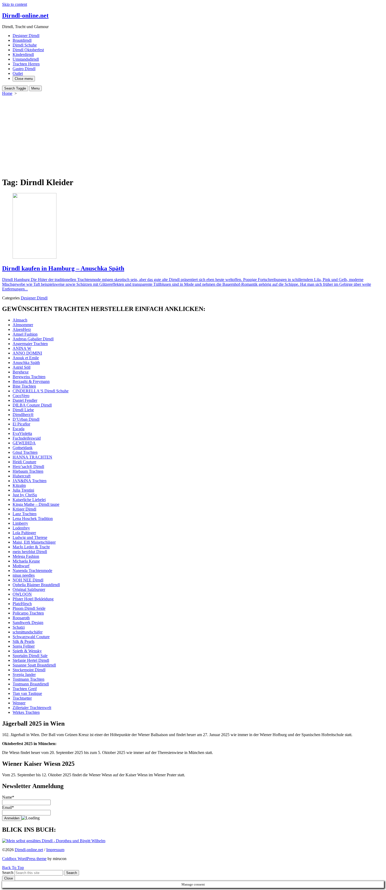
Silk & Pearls (23, 641)
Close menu (24, 79)
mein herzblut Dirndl (30, 551)
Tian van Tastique (27, 693)
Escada (18, 428)
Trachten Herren (26, 64)
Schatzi (19, 627)
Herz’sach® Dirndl (28, 466)
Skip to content (14, 4)
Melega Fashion (26, 556)
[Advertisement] (193, 135)
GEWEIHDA (24, 443)
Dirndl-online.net (29, 849)
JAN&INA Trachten (29, 480)
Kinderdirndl (23, 54)
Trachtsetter (22, 698)
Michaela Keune (26, 561)
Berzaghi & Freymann (31, 381)
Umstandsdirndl (26, 59)
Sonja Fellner (24, 646)
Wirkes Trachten (26, 712)
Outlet (18, 73)
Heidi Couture (24, 462)
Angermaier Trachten (30, 343)
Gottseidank (23, 447)
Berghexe (21, 372)
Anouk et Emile (26, 358)
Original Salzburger (29, 589)
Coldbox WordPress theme (24, 858)
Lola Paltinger (24, 532)
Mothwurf (21, 566)
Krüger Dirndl (24, 509)
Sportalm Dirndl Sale (30, 655)
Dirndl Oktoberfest (28, 50)
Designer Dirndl (26, 35)
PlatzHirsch (22, 603)
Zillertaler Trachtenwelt (32, 707)
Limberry (20, 523)
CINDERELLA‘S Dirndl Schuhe (41, 391)
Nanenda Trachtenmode (32, 570)
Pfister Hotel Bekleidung (33, 599)
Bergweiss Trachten (29, 376)
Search (7, 872)
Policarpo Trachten (28, 613)
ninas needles (24, 575)
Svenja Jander (24, 674)
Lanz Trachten (24, 514)
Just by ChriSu (25, 495)
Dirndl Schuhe (25, 45)
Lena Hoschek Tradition (33, 518)
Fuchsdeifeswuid (27, 438)
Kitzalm (19, 485)
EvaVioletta (22, 433)
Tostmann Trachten (28, 679)
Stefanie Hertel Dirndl (31, 660)
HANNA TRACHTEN (32, 457)
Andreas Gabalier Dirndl (33, 339)
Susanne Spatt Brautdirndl (34, 665)
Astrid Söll (21, 367)
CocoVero (21, 395)
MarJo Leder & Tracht (31, 547)
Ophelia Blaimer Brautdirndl (36, 584)
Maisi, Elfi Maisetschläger (34, 542)
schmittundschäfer (28, 632)
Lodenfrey (21, 528)
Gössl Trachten (25, 452)
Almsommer (23, 324)
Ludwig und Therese (30, 537)
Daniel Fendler (25, 400)
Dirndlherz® (23, 414)
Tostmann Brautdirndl (31, 684)
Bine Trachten (24, 386)
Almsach (20, 320)
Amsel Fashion (25, 334)
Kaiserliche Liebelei (29, 499)
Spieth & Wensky (27, 651)
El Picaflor (21, 424)
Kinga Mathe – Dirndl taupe (36, 504)
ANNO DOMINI (27, 353)
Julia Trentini (23, 490)
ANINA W (22, 348)
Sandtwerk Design (28, 622)
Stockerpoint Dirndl (29, 670)
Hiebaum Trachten (28, 471)
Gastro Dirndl (24, 68)
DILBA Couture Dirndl (32, 405)
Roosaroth (21, 618)
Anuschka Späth (26, 362)
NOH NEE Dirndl (28, 580)
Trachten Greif (25, 688)
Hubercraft (21, 476)
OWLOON (22, 594)
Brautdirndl (22, 40)
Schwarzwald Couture (31, 636)
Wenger (19, 703)
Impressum (55, 849)
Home (7, 93)
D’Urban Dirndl (26, 419)
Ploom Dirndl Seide (29, 608)
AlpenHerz (22, 329)
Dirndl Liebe (23, 410)
